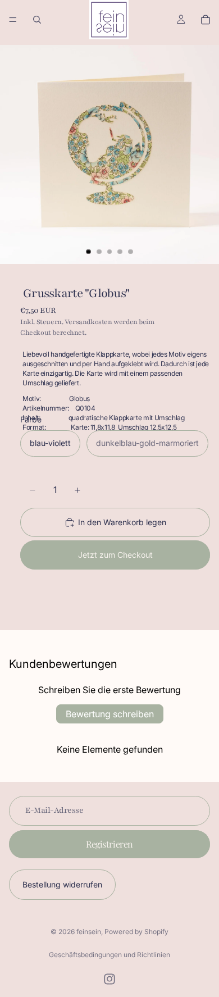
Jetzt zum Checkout (115, 554)
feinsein (88, 931)
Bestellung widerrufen (62, 884)
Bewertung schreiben (110, 714)
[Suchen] (37, 19)
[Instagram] (109, 979)
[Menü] (13, 20)
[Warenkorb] (205, 19)
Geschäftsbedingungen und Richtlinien (109, 954)
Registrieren (109, 844)
